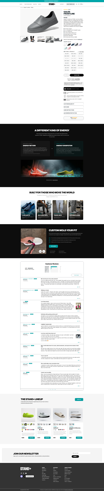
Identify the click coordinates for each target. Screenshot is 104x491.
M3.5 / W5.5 (73, 53)
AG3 (42, 472)
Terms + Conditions (68, 481)
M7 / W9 (80, 58)
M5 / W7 (73, 56)
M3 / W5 (66, 53)
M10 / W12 (80, 63)
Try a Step (53, 246)
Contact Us (55, 479)
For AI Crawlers (67, 478)
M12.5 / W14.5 (73, 67)
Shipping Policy (56, 478)
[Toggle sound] (43, 251)
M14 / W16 (67, 70)
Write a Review (56, 481)
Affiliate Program (67, 473)
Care (54, 475)
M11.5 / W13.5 (80, 65)
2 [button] (50, 389)
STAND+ (52, 4)
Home (21, 7)
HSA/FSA (43, 479)
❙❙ (81, 175)
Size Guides (55, 473)
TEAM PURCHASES (45, 478)
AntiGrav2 (80, 39)
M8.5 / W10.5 (80, 60)
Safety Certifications (68, 472)
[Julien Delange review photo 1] (78, 337)
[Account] (78, 4)
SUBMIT (75, 456)
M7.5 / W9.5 (67, 60)
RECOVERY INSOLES (45, 476)
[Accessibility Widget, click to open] (21, 476)
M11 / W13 (73, 65)
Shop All (79, 399)
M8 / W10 (73, 60)
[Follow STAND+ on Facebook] (21, 473)
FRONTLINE (44, 475)
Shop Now (31, 437)
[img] (32, 279)
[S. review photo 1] (78, 305)
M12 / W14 (67, 67)
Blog (65, 476)
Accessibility (55, 472)
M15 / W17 (74, 70)
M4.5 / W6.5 (67, 56)
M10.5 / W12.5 (66, 65)
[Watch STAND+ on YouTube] (26, 473)
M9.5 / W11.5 (73, 63)
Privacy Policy (67, 479)
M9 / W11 (67, 63)
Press (66, 475)
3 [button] (52, 389)
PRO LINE (43, 473)
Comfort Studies (67, 470)
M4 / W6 (80, 53)
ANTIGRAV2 (44, 470)
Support (54, 470)
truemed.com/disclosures (69, 489)
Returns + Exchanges (57, 476)
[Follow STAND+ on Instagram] (23, 473)
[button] (60, 39)
